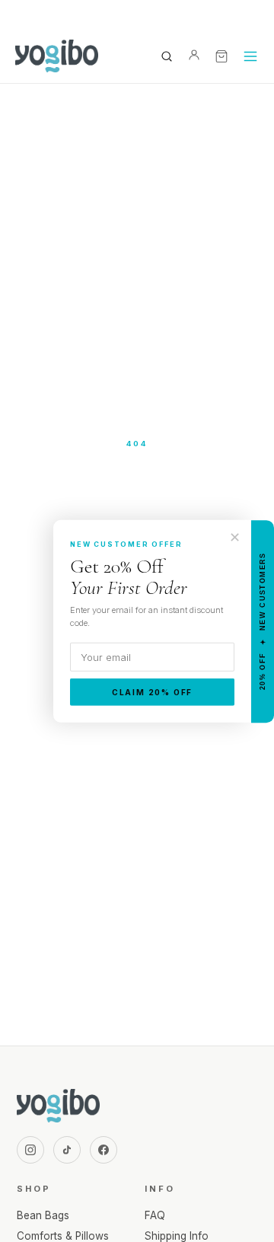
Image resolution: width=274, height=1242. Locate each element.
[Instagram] (30, 1150)
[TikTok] (67, 1150)
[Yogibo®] (56, 56)
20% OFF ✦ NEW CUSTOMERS (262, 621)
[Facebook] (103, 1150)
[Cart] (221, 56)
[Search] (167, 56)
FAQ (155, 1215)
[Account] (194, 56)
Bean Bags (43, 1215)
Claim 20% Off (152, 692)
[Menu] (250, 56)
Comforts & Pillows (63, 1236)
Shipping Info (177, 1236)
